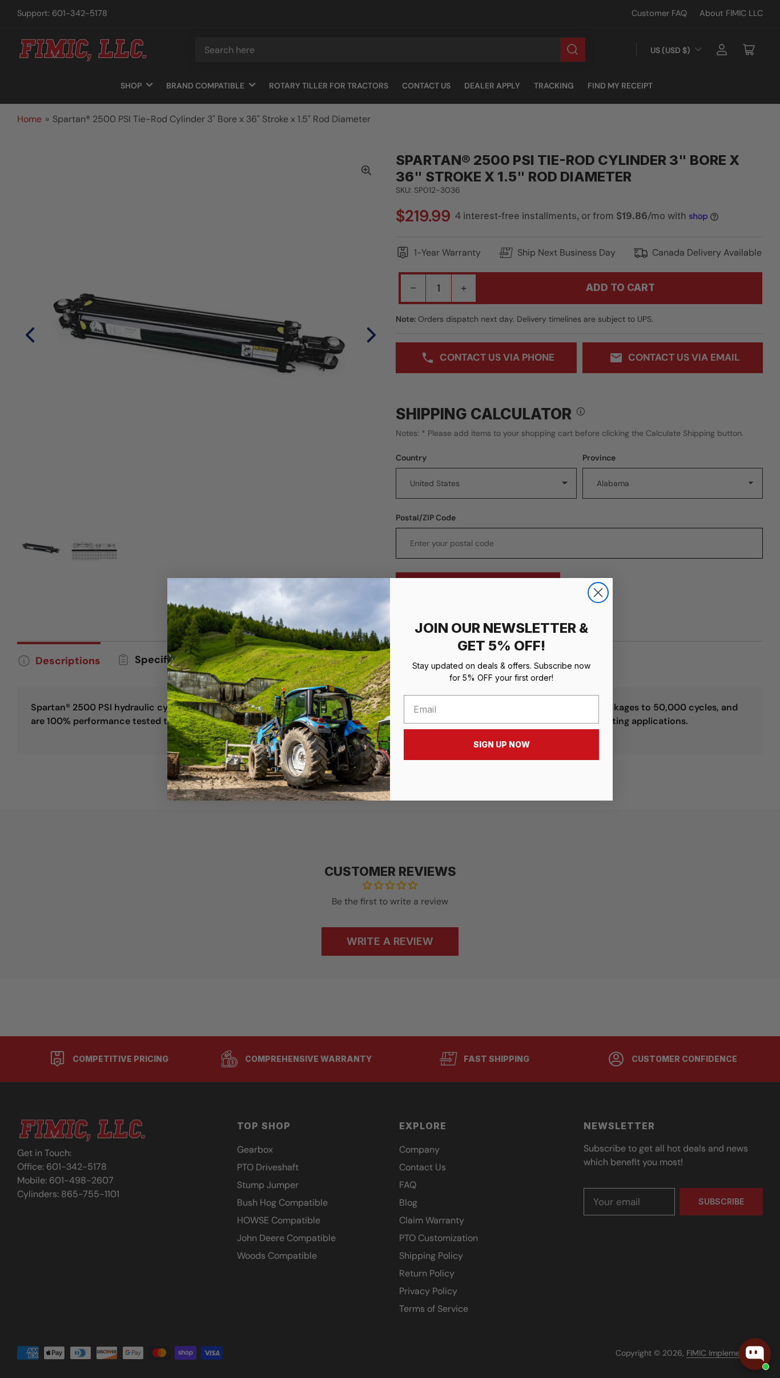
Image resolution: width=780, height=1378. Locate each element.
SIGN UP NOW (501, 744)
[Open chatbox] (755, 1354)
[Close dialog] (598, 593)
